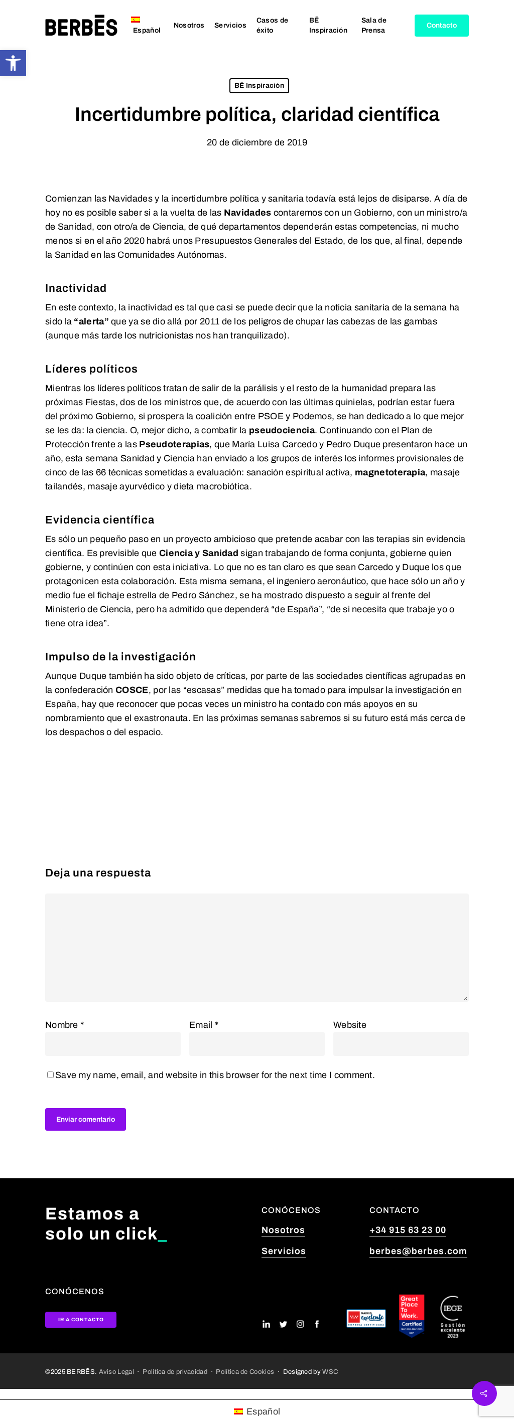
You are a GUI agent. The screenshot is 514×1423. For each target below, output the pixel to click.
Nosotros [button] (283, 1230)
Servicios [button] (284, 1251)
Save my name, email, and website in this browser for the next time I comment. (215, 1075)
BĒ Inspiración (259, 85)
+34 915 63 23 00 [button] (407, 1230)
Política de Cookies (245, 1371)
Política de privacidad (175, 1371)
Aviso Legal (116, 1371)
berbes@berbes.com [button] (418, 1251)
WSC (330, 1371)
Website (349, 1025)
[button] (13, 63)
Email (203, 1025)
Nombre (64, 1025)
